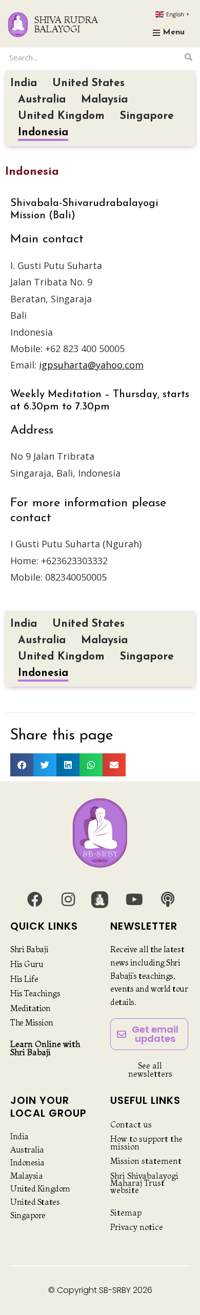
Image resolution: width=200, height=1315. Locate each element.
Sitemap (126, 1212)
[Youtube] (134, 899)
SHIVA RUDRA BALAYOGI (66, 24)
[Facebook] (34, 899)
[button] (21, 764)
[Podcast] (167, 899)
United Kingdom (61, 116)
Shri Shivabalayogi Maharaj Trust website (144, 1183)
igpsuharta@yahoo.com (91, 365)
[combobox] (93, 57)
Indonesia (43, 132)
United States (88, 83)
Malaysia (104, 99)
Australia (42, 99)
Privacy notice (136, 1227)
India (23, 83)
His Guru (26, 964)
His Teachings (35, 993)
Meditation (30, 1008)
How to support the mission (146, 1142)
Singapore (147, 116)
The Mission (31, 1022)
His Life (24, 979)
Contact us (131, 1124)
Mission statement (146, 1161)
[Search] (188, 57)
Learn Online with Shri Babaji (45, 1048)
